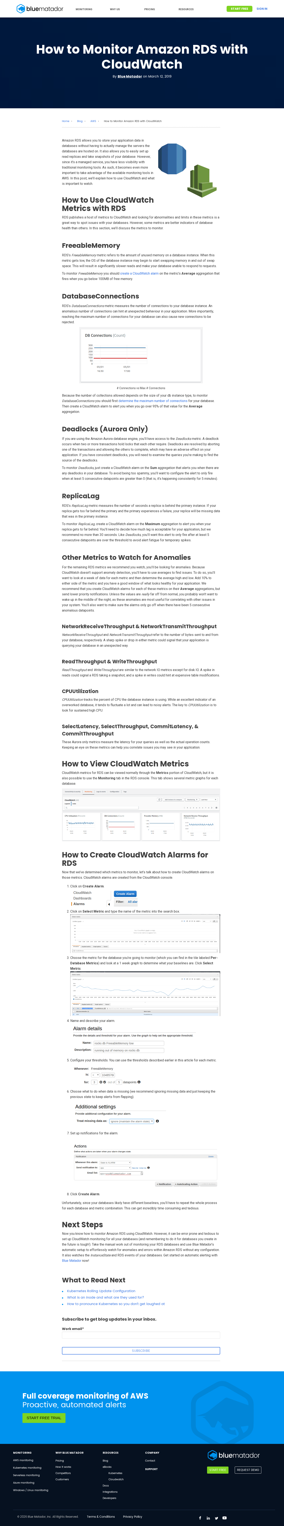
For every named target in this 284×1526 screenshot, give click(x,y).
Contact (150, 1461)
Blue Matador (130, 76)
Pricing (60, 1461)
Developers (109, 1498)
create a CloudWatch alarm (139, 273)
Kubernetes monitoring (27, 1468)
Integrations (110, 1492)
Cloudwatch (116, 1480)
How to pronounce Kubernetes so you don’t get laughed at (116, 1304)
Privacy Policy (132, 1516)
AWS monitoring (23, 1460)
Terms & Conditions (101, 1516)
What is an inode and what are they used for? (105, 1297)
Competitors (63, 1473)
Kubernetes (115, 1473)
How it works (63, 1467)
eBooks (107, 1467)
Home (65, 121)
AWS (93, 121)
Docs (106, 1486)
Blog (80, 121)
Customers (62, 1480)
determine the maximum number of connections (153, 401)
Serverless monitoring (26, 1475)
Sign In (262, 9)
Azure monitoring (23, 1483)
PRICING (149, 9)
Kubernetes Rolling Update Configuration (101, 1291)
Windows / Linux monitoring (30, 1490)
